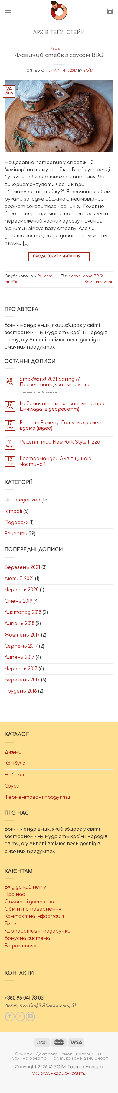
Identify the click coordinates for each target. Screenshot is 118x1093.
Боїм (88, 70)
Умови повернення (81, 1054)
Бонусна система (27, 938)
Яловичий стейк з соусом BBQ (59, 55)
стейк (11, 282)
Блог (10, 924)
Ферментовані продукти (37, 797)
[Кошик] (110, 10)
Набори (14, 775)
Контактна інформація (34, 916)
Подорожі (16, 522)
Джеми (13, 752)
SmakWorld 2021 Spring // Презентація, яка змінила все (56, 382)
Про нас (15, 894)
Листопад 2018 (23, 612)
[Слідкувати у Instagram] (20, 1016)
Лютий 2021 (19, 578)
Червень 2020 (22, 589)
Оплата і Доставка (36, 1054)
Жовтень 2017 (22, 635)
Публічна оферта (28, 1058)
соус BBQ (93, 276)
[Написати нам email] (30, 1016)
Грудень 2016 (21, 691)
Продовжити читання (59, 256)
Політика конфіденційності (80, 1058)
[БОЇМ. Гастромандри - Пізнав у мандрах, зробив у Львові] (59, 10)
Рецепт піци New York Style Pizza (60, 442)
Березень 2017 (22, 680)
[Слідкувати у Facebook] (10, 1016)
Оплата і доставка (29, 902)
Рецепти (59, 48)
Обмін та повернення (33, 909)
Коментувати (99, 282)
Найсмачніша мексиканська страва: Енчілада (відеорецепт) (66, 406)
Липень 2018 (19, 623)
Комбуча (15, 763)
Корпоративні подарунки (37, 931)
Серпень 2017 (21, 646)
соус (76, 276)
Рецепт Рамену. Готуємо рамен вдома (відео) (60, 425)
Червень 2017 (21, 668)
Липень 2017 (19, 657)
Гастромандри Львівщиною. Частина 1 (56, 461)
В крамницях (20, 946)
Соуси (12, 786)
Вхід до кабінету (25, 887)
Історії (13, 511)
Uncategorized (22, 500)
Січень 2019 (18, 601)
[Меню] (8, 10)
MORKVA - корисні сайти (59, 1073)
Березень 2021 (22, 567)
